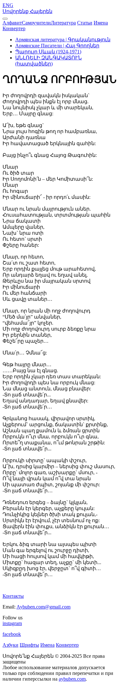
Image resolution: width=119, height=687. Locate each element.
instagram (12, 623)
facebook (12, 634)
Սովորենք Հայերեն (27, 11)
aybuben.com (72, 679)
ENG (8, 5)
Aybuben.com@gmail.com (43, 607)
